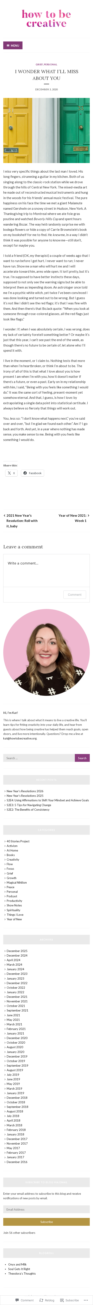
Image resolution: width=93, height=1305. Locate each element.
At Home (12, 850)
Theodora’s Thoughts (22, 1273)
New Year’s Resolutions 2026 (25, 791)
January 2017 (15, 1157)
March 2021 (14, 1024)
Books (11, 855)
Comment (75, 594)
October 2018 (16, 1102)
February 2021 (16, 1029)
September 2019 (17, 1065)
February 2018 (16, 1130)
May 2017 (13, 1148)
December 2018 (17, 1097)
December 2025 (17, 951)
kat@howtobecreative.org (20, 738)
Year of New (14, 919)
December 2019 (17, 1056)
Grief (39, 64)
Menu (15, 45)
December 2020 (17, 1038)
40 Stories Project (18, 841)
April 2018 (13, 1120)
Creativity (13, 859)
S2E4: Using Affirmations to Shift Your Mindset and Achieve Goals (48, 800)
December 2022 (17, 983)
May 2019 (13, 1084)
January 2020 (15, 1052)
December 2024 (17, 955)
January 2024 (15, 969)
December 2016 (17, 1162)
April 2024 (13, 960)
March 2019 (14, 1088)
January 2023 (15, 978)
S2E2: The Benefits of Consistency (28, 809)
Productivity (14, 900)
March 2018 (14, 1125)
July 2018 (13, 1116)
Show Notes (14, 905)
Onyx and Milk (17, 1264)
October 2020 (16, 1042)
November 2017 (17, 1143)
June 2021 (13, 1015)
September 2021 (17, 1010)
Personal (50, 64)
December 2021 (17, 996)
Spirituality (13, 910)
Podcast (12, 896)
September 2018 (17, 1107)
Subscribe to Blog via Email (47, 1182)
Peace (10, 887)
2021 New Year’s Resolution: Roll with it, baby (22, 520)
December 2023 (17, 973)
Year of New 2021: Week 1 (73, 518)
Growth (11, 878)
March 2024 (14, 964)
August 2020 (15, 1047)
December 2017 (17, 1139)
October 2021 (16, 1006)
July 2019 (13, 1074)
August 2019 (15, 1070)
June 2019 (13, 1079)
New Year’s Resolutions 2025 (25, 795)
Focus (10, 868)
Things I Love (15, 914)
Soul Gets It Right (19, 1269)
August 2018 (15, 1111)
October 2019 (16, 1061)
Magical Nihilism (17, 882)
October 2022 (16, 987)
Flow (10, 864)
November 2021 (17, 1001)
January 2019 (15, 1093)
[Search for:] (46, 758)
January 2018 (15, 1134)
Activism (12, 846)
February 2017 (16, 1152)
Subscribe (46, 1222)
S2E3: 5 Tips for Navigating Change (29, 805)
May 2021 (13, 1019)
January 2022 (15, 992)
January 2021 (15, 1033)
